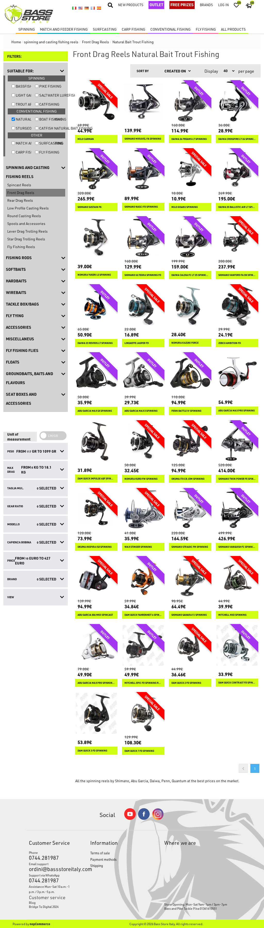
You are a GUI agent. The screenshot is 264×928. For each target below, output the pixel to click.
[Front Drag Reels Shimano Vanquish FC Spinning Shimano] (237, 509)
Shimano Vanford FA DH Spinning (237, 275)
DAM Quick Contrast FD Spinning (237, 682)
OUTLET (156, 4)
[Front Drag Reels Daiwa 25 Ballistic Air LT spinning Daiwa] (237, 169)
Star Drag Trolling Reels (26, 239)
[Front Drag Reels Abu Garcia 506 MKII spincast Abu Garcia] (96, 577)
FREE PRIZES (182, 4)
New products (130, 5)
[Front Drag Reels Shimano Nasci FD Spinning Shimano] (143, 169)
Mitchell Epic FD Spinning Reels (143, 682)
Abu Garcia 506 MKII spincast (95, 614)
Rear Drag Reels (20, 200)
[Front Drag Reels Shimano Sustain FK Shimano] (96, 169)
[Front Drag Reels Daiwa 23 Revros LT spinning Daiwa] (96, 305)
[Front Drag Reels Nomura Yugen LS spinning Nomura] (96, 237)
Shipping (96, 865)
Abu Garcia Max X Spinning (141, 410)
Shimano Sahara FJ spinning (189, 614)
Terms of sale (100, 853)
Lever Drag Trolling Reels (27, 231)
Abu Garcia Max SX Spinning (95, 410)
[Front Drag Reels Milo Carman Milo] (96, 101)
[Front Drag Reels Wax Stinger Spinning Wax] (143, 509)
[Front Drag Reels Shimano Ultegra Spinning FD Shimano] (143, 237)
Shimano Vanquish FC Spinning (237, 546)
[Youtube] (130, 818)
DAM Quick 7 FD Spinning (139, 750)
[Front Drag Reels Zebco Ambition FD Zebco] (237, 305)
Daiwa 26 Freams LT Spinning (189, 139)
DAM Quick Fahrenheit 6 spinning (143, 614)
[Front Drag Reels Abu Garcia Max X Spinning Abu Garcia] (143, 373)
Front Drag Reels (20, 192)
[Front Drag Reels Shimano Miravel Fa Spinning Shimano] (143, 101)
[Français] (93, 8)
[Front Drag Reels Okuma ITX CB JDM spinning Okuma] (190, 441)
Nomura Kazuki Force (185, 342)
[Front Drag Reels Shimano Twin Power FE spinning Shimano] (237, 441)
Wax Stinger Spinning (138, 546)
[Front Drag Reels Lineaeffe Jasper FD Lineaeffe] (143, 305)
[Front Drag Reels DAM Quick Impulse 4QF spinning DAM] (96, 441)
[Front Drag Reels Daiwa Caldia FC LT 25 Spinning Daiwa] (190, 237)
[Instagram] (158, 818)
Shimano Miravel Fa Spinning (143, 138)
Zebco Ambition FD (229, 343)
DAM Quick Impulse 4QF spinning (96, 478)
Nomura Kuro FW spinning (141, 478)
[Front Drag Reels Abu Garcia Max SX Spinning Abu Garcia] (96, 373)
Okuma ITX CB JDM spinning (187, 478)
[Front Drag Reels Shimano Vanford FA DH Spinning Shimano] (237, 237)
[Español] (99, 8)
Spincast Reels (19, 184)
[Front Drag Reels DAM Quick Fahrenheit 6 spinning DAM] (143, 577)
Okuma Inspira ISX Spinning (95, 546)
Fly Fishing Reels (21, 246)
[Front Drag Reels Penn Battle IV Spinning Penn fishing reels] (190, 373)
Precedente (243, 768)
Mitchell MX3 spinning (232, 614)
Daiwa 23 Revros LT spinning (95, 343)
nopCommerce (40, 924)
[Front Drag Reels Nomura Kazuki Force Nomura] (190, 305)
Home (16, 41)
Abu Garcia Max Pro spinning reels (96, 682)
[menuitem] (51, 902)
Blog (32, 902)
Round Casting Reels (24, 215)
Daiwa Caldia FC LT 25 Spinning (190, 275)
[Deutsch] (87, 8)
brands (206, 5)
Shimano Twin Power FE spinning (237, 478)
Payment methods (103, 859)
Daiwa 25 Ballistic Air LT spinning (237, 207)
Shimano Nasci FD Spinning (141, 206)
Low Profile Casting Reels (28, 208)
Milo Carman (86, 139)
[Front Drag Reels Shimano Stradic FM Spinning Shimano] (190, 509)
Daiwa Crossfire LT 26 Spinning (237, 139)
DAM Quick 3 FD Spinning (92, 750)
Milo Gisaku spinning (184, 207)
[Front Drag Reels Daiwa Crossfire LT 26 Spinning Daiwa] (237, 101)
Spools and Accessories (26, 223)
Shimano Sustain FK (90, 207)
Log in (223, 5)
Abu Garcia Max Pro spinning (236, 410)
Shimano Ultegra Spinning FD (143, 275)
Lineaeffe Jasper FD (137, 343)
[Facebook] (144, 818)
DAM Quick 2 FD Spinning (186, 682)
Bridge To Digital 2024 (44, 907)
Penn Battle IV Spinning (186, 410)
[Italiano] (74, 8)
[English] (80, 8)
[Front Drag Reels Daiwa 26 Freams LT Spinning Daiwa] (190, 101)
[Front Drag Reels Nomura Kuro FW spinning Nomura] (143, 441)
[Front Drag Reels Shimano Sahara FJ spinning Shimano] (190, 577)
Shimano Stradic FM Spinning (189, 546)
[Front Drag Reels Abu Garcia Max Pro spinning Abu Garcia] (237, 373)
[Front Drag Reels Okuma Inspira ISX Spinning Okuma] (96, 509)
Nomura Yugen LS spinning (94, 274)
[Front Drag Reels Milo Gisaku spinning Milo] (190, 169)
